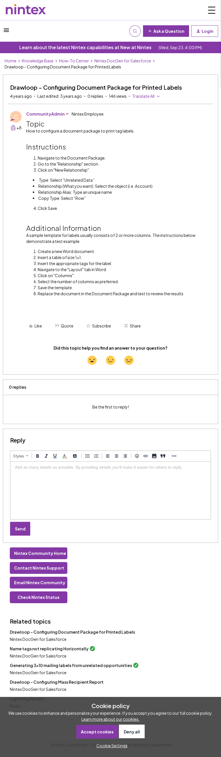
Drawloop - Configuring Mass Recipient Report (57, 682)
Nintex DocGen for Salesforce (122, 60)
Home (10, 60)
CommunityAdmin (45, 113)
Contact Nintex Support (39, 567)
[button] (6, 32)
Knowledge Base (38, 60)
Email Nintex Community (39, 582)
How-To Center (74, 60)
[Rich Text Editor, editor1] (110, 490)
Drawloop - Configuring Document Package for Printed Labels (72, 632)
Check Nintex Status (39, 597)
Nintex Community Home (40, 553)
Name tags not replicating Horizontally (49, 648)
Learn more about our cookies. (110, 719)
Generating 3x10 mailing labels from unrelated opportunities (71, 665)
